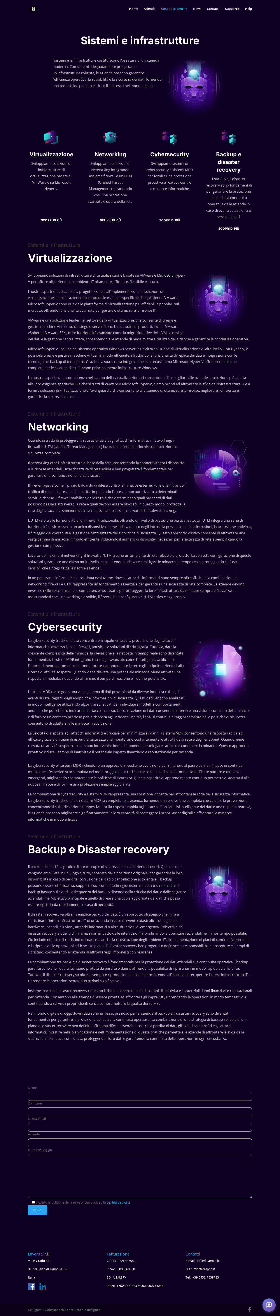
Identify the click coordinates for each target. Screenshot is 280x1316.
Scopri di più (51, 220)
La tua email (37, 1119)
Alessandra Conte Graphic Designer (73, 1310)
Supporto (232, 9)
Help (248, 9)
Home (133, 9)
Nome (32, 1088)
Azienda (150, 9)
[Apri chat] (269, 1305)
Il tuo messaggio (40, 1150)
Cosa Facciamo (172, 9)
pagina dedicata (118, 1202)
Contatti (213, 9)
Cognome (35, 1103)
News (197, 9)
